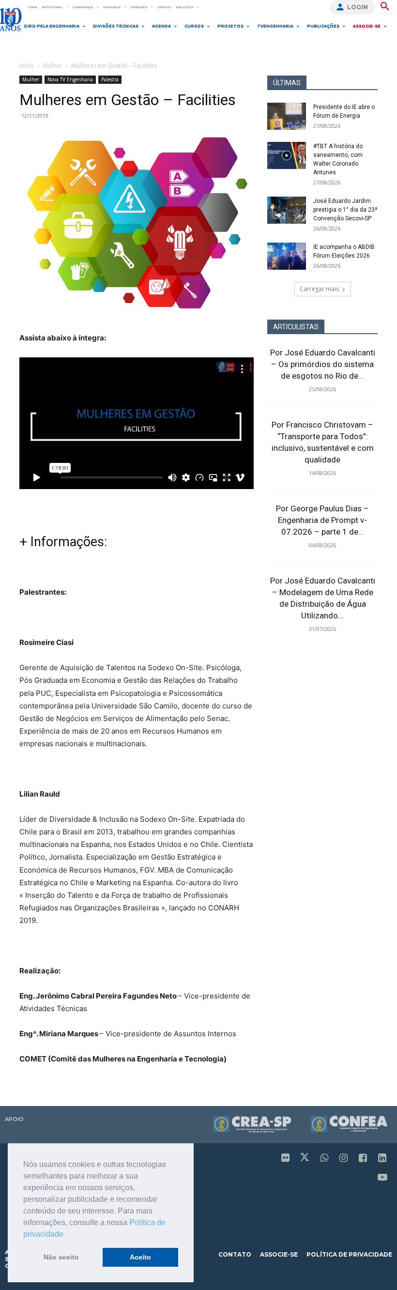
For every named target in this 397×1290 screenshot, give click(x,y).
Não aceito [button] (61, 1257)
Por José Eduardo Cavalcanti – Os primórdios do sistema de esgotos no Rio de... (322, 364)
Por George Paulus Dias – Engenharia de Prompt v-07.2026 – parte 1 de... (322, 520)
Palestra (110, 79)
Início (26, 65)
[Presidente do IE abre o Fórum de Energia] (286, 116)
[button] (66, 1234)
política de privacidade (349, 1254)
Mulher (52, 65)
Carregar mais (319, 289)
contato (234, 1254)
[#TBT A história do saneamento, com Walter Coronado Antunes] (286, 155)
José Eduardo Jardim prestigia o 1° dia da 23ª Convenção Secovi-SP (345, 210)
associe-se (279, 1254)
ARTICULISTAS (296, 327)
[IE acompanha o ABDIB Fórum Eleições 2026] (286, 256)
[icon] (285, 1158)
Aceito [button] (140, 1257)
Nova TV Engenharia (70, 79)
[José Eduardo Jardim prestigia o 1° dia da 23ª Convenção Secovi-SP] (286, 210)
